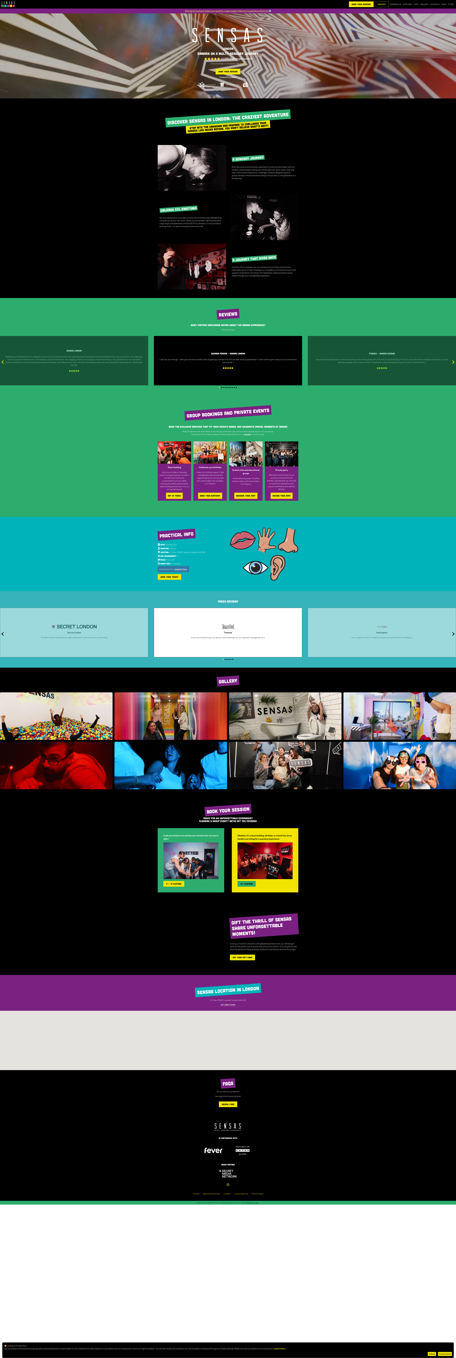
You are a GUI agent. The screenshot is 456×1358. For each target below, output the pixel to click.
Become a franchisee (211, 1194)
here (243, 63)
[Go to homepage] (11, 4)
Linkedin (227, 1194)
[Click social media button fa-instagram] (228, 1185)
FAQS (444, 4)
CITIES (451, 4)
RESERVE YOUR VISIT (246, 496)
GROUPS (382, 4)
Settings (432, 1354)
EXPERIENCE (395, 4)
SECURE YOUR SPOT (282, 496)
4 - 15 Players (173, 884)
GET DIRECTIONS (228, 1005)
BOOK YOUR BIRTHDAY (210, 496)
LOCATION (435, 4)
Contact (196, 1194)
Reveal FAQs (228, 1104)
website (247, 434)
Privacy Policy (255, 1203)
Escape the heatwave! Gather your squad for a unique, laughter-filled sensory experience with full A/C (228, 11)
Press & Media (257, 1194)
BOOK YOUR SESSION (361, 4)
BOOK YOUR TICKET (169, 577)
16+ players (246, 884)
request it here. (181, 569)
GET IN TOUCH (174, 496)
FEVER (249, 1203)
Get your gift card (242, 957)
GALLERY (424, 4)
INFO (416, 4)
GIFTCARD (407, 4)
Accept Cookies (445, 1354)
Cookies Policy (279, 1348)
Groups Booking (241, 1194)
